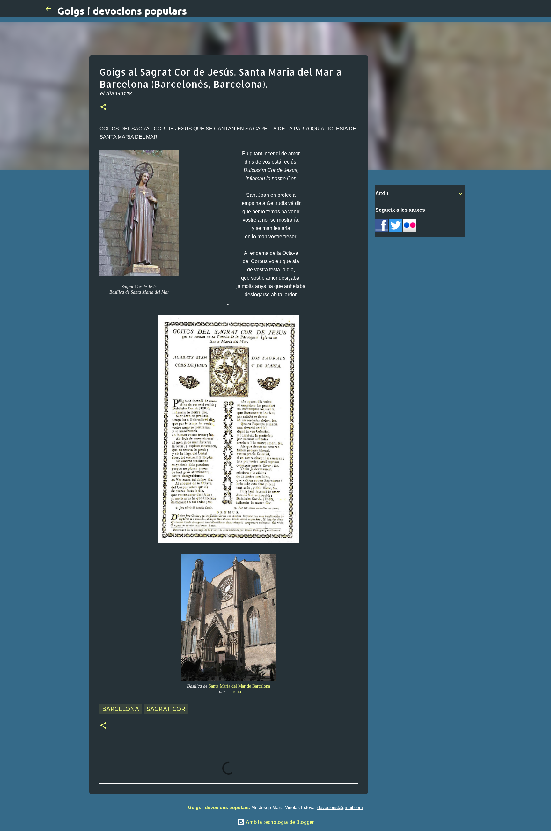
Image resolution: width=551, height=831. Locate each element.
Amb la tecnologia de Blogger (279, 822)
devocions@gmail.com (340, 807)
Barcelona (120, 708)
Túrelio (234, 691)
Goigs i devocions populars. (219, 807)
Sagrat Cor (166, 708)
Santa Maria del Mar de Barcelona (239, 685)
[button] (103, 107)
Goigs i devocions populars (122, 11)
